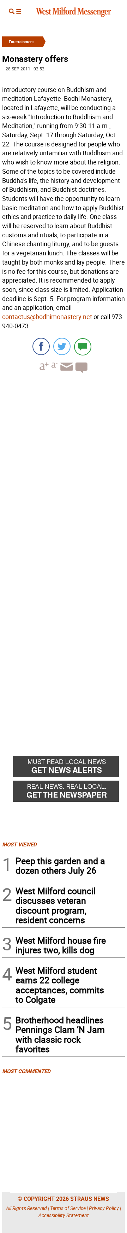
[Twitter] (62, 346)
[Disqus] (63, 468)
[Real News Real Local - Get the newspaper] (69, 793)
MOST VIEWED (19, 844)
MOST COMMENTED (26, 1071)
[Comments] (82, 346)
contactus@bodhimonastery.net (47, 316)
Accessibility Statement (63, 1215)
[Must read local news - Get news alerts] (69, 768)
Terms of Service (68, 1208)
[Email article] (66, 373)
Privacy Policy (104, 1208)
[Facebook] (41, 346)
